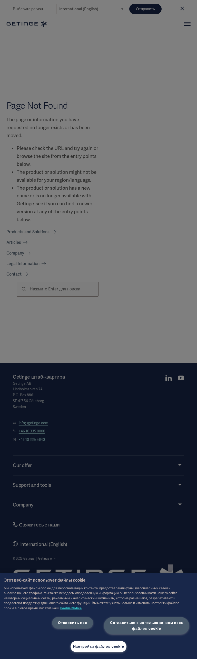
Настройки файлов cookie (98, 646)
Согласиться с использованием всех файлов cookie (146, 625)
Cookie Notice (71, 608)
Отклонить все (72, 622)
